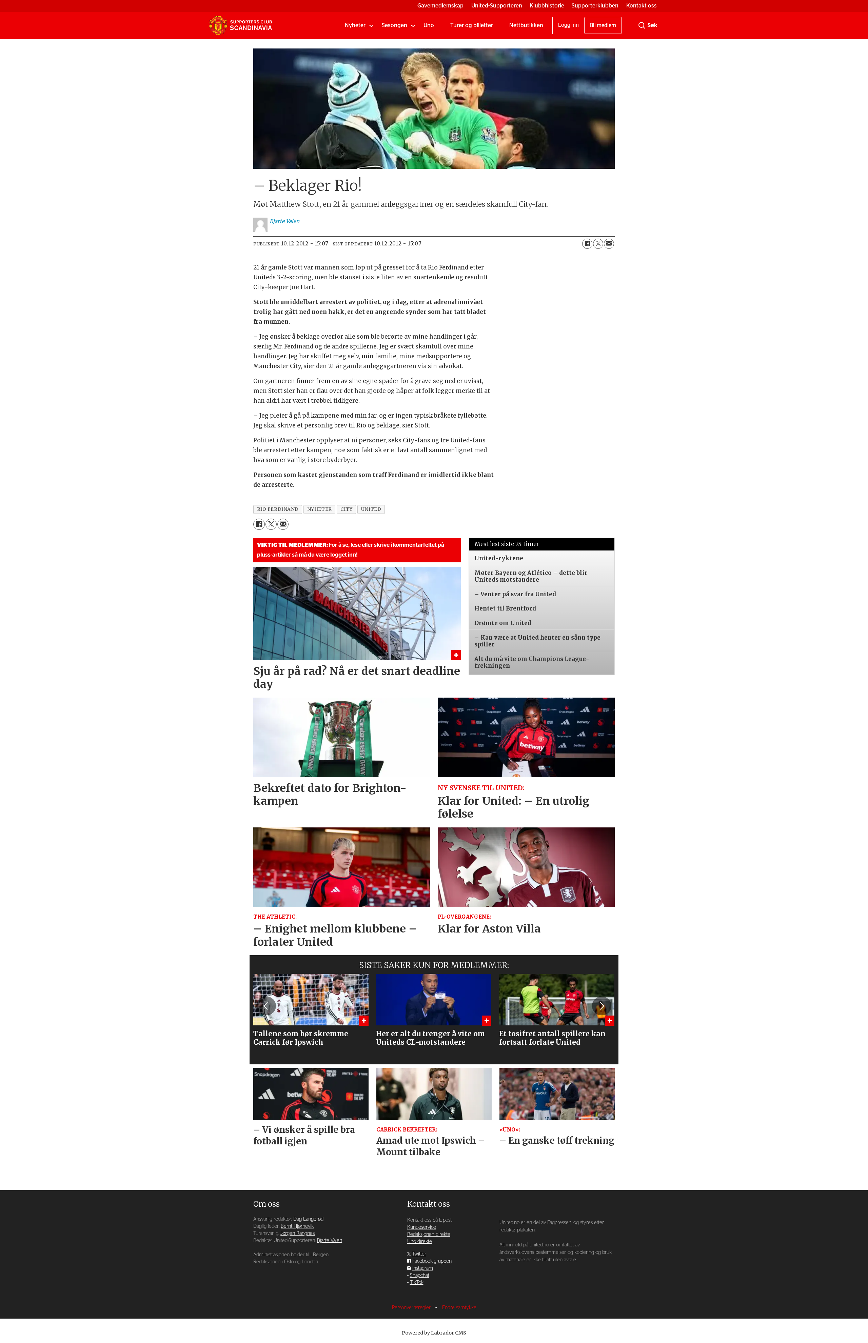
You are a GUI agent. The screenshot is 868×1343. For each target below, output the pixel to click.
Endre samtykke (459, 1307)
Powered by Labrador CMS (434, 1333)
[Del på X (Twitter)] (598, 244)
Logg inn (568, 25)
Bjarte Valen (329, 1240)
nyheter (319, 509)
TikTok (416, 1282)
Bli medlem (603, 25)
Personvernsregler (412, 1307)
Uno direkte (419, 1241)
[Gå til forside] (240, 25)
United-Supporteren (496, 5)
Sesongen (394, 25)
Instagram (422, 1268)
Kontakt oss (641, 5)
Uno (428, 25)
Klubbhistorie (547, 5)
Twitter (419, 1254)
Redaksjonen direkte (428, 1234)
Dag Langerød (308, 1219)
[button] (266, 1006)
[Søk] (642, 25)
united (371, 509)
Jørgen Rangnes (297, 1233)
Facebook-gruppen (432, 1261)
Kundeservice (421, 1227)
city (346, 509)
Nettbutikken (526, 25)
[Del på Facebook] (587, 244)
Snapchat (419, 1275)
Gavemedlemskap (440, 5)
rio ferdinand (278, 509)
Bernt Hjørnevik (297, 1226)
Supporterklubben (595, 5)
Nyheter (355, 25)
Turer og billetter (471, 25)
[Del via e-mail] (609, 244)
